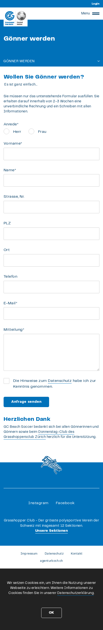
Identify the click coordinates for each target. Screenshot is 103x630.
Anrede (11, 124)
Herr (17, 132)
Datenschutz (60, 381)
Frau (42, 132)
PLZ (7, 223)
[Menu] (96, 13)
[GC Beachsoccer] (16, 18)
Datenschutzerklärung (75, 593)
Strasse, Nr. (14, 196)
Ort (7, 250)
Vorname (13, 143)
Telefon (10, 276)
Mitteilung (14, 329)
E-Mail (10, 303)
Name (10, 170)
